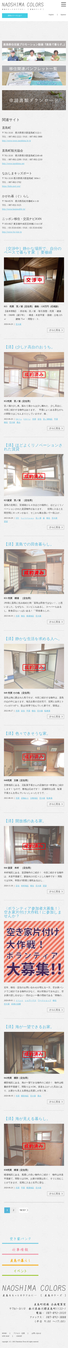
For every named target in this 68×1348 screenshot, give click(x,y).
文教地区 (34, 798)
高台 (18, 422)
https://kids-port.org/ (11, 186)
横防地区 (25, 1096)
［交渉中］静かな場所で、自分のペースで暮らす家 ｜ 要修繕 (33, 250)
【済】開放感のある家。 (25, 821)
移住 (6, 422)
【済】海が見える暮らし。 (27, 1119)
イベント (19, 1000)
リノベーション (27, 518)
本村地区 (25, 886)
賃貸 (6, 521)
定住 (39, 419)
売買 (34, 419)
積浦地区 (30, 616)
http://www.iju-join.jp (12, 232)
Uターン (27, 419)
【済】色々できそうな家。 (27, 733)
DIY (17, 518)
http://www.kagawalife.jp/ (13, 209)
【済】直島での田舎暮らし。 (29, 544)
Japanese (63, 14)
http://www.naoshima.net (13, 163)
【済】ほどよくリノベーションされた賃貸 (33, 447)
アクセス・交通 (19, 1333)
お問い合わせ (36, 1333)
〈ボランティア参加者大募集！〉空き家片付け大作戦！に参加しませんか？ (33, 912)
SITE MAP (5, 1336)
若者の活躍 (16, 1004)
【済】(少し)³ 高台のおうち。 (29, 347)
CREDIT (19, 1336)
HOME (4, 1333)
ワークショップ (44, 1000)
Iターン (19, 419)
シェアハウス (30, 1000)
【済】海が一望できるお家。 (29, 1027)
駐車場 (47, 711)
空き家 (18, 324)
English (51, 14)
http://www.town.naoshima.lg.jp (16, 140)
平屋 (56, 419)
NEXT (23, 1210)
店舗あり (25, 798)
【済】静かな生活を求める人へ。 (33, 639)
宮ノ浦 (38, 518)
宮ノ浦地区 (48, 419)
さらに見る (54, 330)
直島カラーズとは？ (15, 15)
